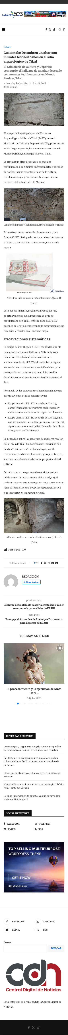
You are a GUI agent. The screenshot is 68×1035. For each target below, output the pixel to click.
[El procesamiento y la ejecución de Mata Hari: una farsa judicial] (34, 663)
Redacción (21, 83)
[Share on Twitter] (45, 563)
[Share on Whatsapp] (49, 563)
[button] (7, 674)
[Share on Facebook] (41, 563)
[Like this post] (37, 563)
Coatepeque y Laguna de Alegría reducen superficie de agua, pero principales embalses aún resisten (32, 748)
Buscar (8, 942)
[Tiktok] (54, 29)
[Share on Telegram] (52, 563)
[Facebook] (46, 29)
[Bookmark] (64, 29)
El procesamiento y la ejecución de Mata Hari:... (34, 691)
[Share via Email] (56, 563)
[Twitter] (50, 29)
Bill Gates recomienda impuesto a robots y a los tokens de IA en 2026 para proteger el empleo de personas (31, 761)
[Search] (60, 29)
